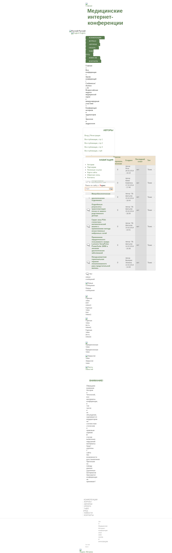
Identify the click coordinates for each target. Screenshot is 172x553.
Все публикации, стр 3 (94, 147)
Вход (87, 135)
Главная (89, 66)
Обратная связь (93, 175)
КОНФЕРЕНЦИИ (95, 38)
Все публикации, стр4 (93, 151)
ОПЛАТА (92, 48)
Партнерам (91, 167)
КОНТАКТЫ (93, 61)
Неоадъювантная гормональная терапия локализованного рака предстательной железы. (101, 262)
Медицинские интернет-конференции (105, 17)
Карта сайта (92, 172)
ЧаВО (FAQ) (90, 52)
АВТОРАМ (93, 44)
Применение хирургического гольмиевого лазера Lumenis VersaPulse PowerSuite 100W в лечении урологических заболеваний (100, 245)
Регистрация (95, 135)
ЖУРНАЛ (92, 41)
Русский (81, 31)
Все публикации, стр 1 (94, 139)
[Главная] (88, 6)
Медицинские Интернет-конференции (103, 528)
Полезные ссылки (94, 170)
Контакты (91, 178)
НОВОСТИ (93, 58)
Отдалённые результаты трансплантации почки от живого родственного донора (99, 210)
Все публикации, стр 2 (94, 143)
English (82, 33)
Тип (148, 160)
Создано (128, 160)
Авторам (90, 165)
